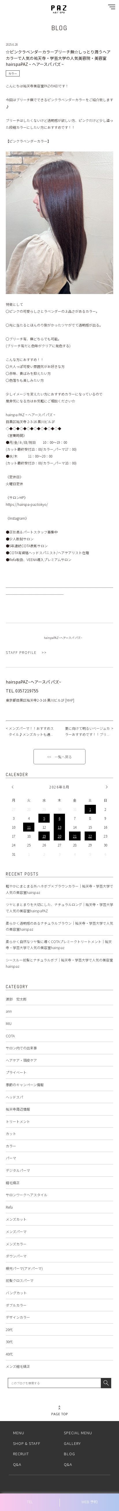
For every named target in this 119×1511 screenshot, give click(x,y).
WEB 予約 (89, 1501)
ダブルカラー (16, 1305)
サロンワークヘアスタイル (26, 1194)
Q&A (17, 1464)
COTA (10, 1035)
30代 (9, 1341)
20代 (9, 1329)
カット (11, 1133)
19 (44, 836)
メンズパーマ (16, 1231)
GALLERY (72, 1443)
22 (90, 836)
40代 (9, 1353)
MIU (9, 1023)
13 (59, 827)
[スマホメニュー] (110, 8)
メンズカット (16, 1219)
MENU (18, 1432)
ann (9, 1011)
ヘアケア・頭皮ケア (21, 1060)
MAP (69, 700)
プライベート (16, 1072)
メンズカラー (16, 1243)
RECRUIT (21, 1453)
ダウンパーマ (16, 1255)
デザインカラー (18, 1317)
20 (59, 836)
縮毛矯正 (13, 1182)
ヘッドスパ (14, 1097)
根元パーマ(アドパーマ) (24, 1268)
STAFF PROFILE (21, 652)
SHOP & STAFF (26, 1443)
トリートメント (18, 1121)
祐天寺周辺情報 (18, 1109)
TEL (30, 1501)
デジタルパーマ (18, 1170)
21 (75, 836)
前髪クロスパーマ (20, 1280)
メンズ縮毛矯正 (18, 1366)
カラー (11, 1145)
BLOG (69, 1453)
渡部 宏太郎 (16, 999)
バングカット (16, 1292)
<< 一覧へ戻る (59, 756)
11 (29, 827)
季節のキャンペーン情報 (25, 1084)
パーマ (11, 1157)
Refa (9, 1207)
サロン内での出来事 (21, 1047)
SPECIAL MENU (78, 1432)
